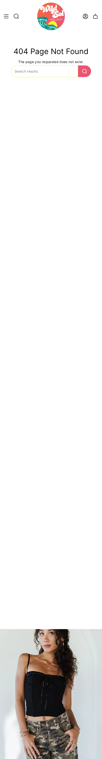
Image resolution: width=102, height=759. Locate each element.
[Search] (84, 71)
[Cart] (95, 16)
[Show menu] (6, 16)
